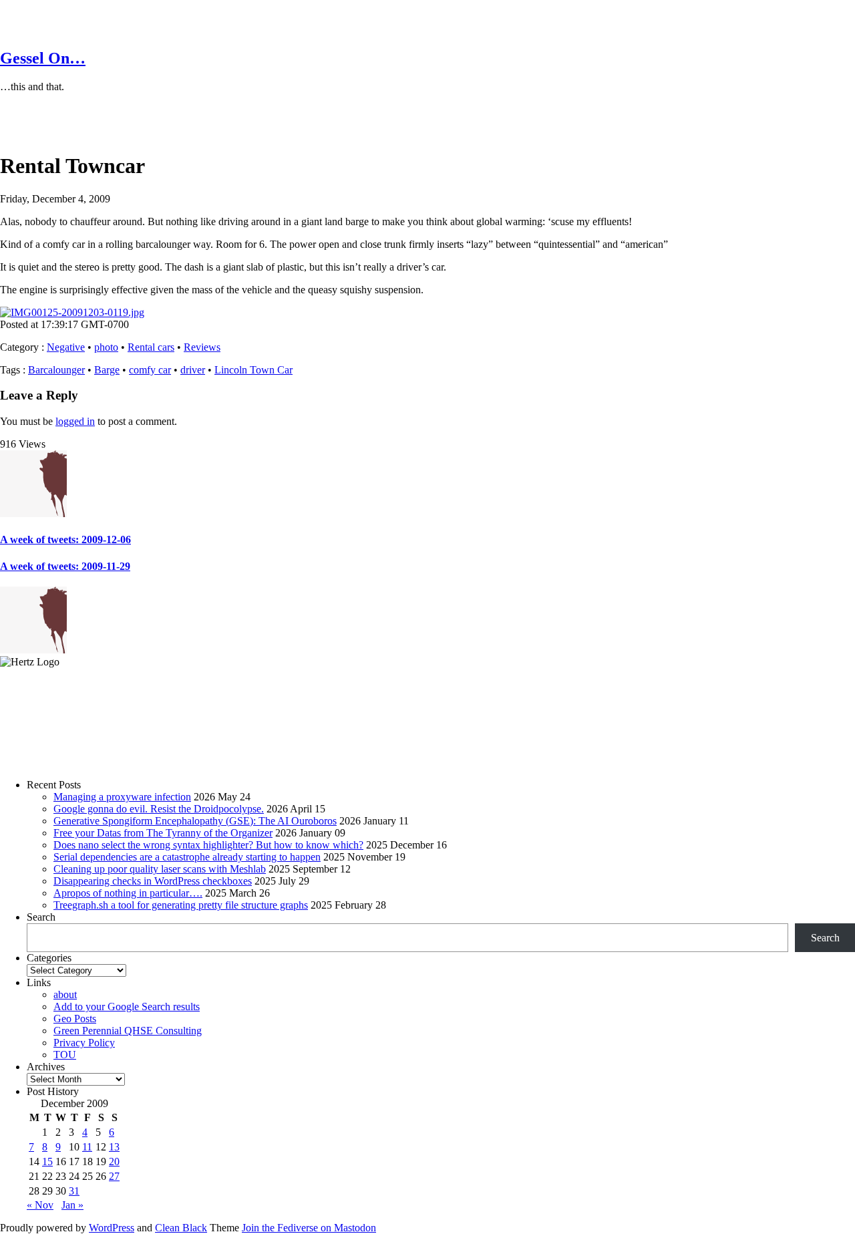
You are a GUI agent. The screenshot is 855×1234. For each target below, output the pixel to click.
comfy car (150, 369)
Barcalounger (56, 369)
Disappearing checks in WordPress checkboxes (152, 881)
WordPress (111, 1227)
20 (114, 1161)
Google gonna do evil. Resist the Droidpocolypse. (158, 808)
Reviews (202, 347)
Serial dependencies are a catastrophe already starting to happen (187, 857)
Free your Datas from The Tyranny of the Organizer (163, 832)
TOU (64, 1054)
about (65, 994)
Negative (66, 347)
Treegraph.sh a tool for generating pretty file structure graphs (180, 905)
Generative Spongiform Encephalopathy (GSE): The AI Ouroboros (195, 820)
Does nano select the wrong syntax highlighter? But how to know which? (208, 845)
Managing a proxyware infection (122, 796)
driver (192, 369)
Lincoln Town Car (253, 369)
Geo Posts (74, 1018)
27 (114, 1176)
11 (87, 1146)
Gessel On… (43, 58)
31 (74, 1191)
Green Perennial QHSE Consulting (127, 1030)
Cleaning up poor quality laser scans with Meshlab (159, 869)
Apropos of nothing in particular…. (127, 893)
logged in (75, 421)
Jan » (72, 1205)
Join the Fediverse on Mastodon (309, 1227)
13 (114, 1146)
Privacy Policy (84, 1042)
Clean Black (181, 1227)
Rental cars (151, 347)
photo (106, 347)
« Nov (40, 1205)
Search (41, 917)
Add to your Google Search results (126, 1006)
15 (47, 1161)
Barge (107, 369)
